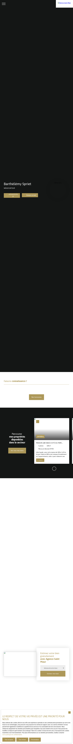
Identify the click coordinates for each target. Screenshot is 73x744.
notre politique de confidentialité (12, 734)
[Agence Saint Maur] (64, 4)
